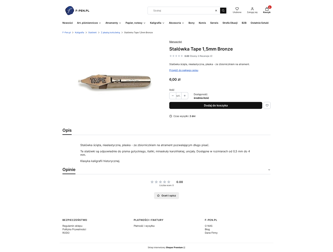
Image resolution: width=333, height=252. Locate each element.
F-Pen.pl (66, 32)
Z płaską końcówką (110, 32)
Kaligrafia (79, 32)
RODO (66, 232)
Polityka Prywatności (74, 229)
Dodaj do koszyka (216, 105)
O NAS (208, 225)
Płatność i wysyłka (144, 225)
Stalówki (92, 32)
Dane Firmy (211, 232)
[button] (223, 11)
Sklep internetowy (165, 247)
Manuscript (175, 41)
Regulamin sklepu (72, 225)
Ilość (171, 89)
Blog (207, 229)
